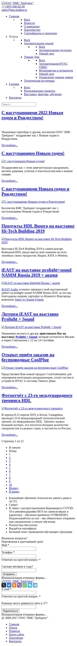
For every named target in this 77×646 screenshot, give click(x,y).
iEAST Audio (9, 289)
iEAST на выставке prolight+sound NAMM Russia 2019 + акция (36, 272)
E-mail (6, 589)
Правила (14, 631)
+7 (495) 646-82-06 (13, 6)
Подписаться (10, 610)
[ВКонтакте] (9, 585)
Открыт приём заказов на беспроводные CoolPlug (27, 357)
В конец (14, 491)
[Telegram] (35, 585)
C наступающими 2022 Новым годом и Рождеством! (32, 115)
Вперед (13, 488)
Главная (14, 624)
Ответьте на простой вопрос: (21, 559)
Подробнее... (9, 145)
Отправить (9, 574)
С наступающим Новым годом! (32, 153)
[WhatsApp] (24, 585)
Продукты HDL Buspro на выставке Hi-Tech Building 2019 (38, 228)
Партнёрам (16, 637)
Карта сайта (16, 634)
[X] (3, 585)
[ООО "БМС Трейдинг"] (17, 3)
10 (10, 484)
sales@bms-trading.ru (14, 9)
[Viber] (19, 585)
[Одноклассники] (14, 585)
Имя (5, 545)
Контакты (15, 641)
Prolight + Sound (26, 336)
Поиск (13, 627)
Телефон (8, 552)
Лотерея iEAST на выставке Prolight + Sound (30, 316)
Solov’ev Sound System (29, 299)
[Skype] (30, 585)
